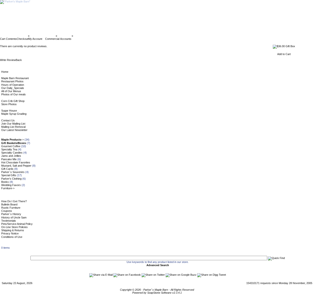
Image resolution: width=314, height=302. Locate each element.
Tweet (222, 274)
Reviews (79, 35)
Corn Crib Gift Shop (13, 101)
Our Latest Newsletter (14, 130)
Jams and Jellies (11, 155)
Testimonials (8, 220)
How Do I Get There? (14, 201)
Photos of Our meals (13, 94)
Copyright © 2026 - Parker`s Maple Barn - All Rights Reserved (157, 289)
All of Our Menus (11, 91)
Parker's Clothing (11, 178)
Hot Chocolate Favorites (15, 162)
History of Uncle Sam (13, 217)
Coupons (6, 210)
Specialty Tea (9, 149)
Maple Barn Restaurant (15, 78)
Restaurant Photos (12, 81)
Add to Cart (284, 54)
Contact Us (8, 120)
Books (5, 181)
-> (12, 139)
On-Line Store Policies (14, 227)
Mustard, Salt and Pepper (16, 165)
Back (19, 59)
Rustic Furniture (10, 207)
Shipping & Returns (12, 230)
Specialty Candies (12, 152)
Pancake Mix (9, 159)
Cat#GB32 (64, 35)
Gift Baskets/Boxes (42, 35)
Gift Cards (7, 168)
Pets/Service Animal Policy (17, 223)
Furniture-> (7, 188)
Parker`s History (11, 214)
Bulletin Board (9, 204)
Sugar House (9, 110)
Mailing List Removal (13, 126)
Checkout (22, 38)
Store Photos (9, 104)
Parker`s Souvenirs (13, 172)
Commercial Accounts (58, 38)
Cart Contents (8, 38)
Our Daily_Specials (12, 87)
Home (4, 71)
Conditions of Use (11, 236)
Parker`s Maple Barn (14, 35)
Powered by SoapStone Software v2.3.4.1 (157, 292)
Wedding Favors (11, 185)
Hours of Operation (12, 84)
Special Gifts (8, 175)
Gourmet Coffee (10, 146)
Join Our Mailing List (13, 123)
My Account (35, 38)
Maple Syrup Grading (13, 113)
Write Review (8, 59)
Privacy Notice (10, 233)
